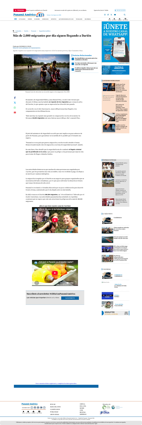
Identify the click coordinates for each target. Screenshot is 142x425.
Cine (81, 410)
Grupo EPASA (54, 414)
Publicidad (54, 412)
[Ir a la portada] (24, 15)
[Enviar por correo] (15, 113)
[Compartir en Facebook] (15, 97)
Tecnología (79, 19)
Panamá (34, 31)
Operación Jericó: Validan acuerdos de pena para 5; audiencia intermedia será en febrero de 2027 (121, 191)
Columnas (107, 269)
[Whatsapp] (31, 407)
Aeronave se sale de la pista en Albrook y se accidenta (121, 181)
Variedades (45, 19)
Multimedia (88, 19)
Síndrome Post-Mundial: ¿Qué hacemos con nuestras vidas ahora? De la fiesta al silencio (121, 88)
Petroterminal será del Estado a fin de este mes (121, 237)
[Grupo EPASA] (104, 414)
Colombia (18, 31)
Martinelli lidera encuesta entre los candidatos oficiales (86, 59)
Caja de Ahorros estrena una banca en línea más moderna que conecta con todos (121, 98)
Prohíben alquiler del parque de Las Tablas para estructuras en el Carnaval (86, 69)
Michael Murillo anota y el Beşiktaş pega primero (121, 164)
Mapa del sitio (55, 407)
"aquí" (95, 423)
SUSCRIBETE (70, 298)
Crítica (82, 404)
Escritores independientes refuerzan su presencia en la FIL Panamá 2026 (121, 258)
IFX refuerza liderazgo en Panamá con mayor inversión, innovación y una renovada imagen (121, 248)
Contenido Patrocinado (111, 81)
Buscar (52, 404)
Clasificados (55, 409)
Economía (37, 19)
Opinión (30, 19)
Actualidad (22, 19)
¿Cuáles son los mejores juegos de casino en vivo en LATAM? (121, 127)
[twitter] (111, 15)
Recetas (82, 412)
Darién (26, 31)
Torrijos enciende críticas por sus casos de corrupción (85, 63)
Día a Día (83, 406)
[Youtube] (115, 15)
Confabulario (118, 217)
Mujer (82, 408)
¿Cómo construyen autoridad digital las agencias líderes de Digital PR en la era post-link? (121, 117)
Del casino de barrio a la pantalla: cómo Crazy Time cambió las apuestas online (122, 107)
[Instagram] (105, 15)
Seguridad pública (44, 31)
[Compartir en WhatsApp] (15, 108)
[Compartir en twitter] (15, 102)
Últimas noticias (109, 160)
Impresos (83, 414)
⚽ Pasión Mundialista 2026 (66, 19)
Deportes (53, 19)
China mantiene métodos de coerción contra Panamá (121, 229)
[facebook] (108, 15)
